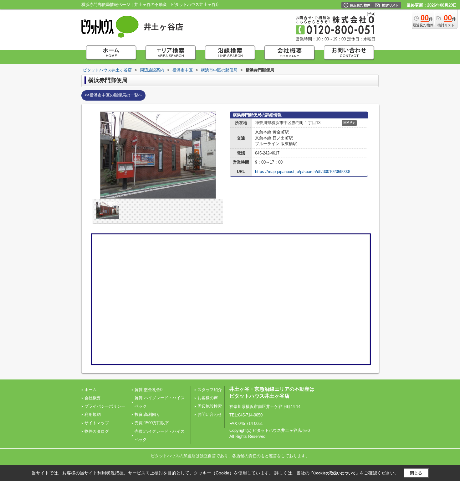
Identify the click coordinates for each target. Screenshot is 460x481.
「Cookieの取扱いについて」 (334, 473)
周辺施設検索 (209, 406)
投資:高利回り (147, 414)
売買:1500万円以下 (152, 423)
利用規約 (92, 414)
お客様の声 (207, 397)
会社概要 (92, 397)
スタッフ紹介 (209, 389)
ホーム (90, 389)
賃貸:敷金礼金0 (148, 389)
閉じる (416, 473)
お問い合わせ (209, 414)
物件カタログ (96, 431)
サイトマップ (96, 423)
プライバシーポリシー (104, 406)
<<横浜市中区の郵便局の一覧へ (113, 95)
